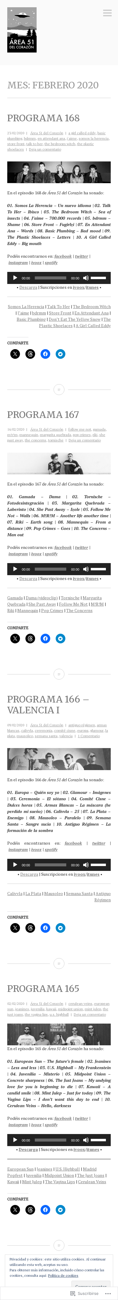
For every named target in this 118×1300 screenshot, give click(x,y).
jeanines (22, 1009)
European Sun (20, 1169)
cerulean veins (80, 1003)
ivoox (36, 262)
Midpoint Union (59, 1175)
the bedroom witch (59, 144)
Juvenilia (33, 1175)
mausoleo (25, 736)
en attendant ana (51, 138)
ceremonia (43, 730)
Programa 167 (43, 414)
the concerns (35, 440)
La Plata (33, 893)
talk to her (34, 144)
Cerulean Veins (92, 1181)
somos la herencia (94, 138)
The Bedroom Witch (92, 306)
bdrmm (30, 138)
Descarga (28, 287)
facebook (63, 256)
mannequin (28, 434)
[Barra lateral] (107, 13)
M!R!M (97, 604)
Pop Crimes (52, 610)
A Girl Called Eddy (93, 325)
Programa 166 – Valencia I (48, 704)
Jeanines (44, 1169)
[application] (59, 278)
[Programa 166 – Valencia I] (59, 963)
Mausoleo (53, 893)
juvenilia (37, 1009)
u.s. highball (59, 1014)
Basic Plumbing (31, 319)
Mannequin (27, 610)
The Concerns (79, 610)
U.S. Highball (67, 1169)
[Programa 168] (59, 389)
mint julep (93, 1009)
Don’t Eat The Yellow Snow (74, 319)
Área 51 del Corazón (46, 133)
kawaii (51, 1009)
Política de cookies (63, 1275)
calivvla (27, 730)
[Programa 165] (59, 1245)
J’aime (23, 313)
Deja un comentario (45, 149)
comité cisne (64, 730)
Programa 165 (43, 988)
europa (82, 730)
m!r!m (12, 434)
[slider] (99, 277)
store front (16, 144)
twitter (81, 256)
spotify (51, 262)
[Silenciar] (86, 278)
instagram (18, 262)
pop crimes (82, 434)
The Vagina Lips (60, 1181)
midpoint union (70, 1009)
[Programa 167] (59, 674)
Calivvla (14, 893)
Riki (10, 610)
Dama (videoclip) (42, 598)
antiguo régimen (81, 725)
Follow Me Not (73, 604)
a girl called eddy (82, 133)
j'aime (72, 138)
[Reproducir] (15, 278)
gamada (99, 429)
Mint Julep (32, 1181)
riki (95, 434)
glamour (96, 730)
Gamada (15, 598)
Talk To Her (58, 306)
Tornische (70, 598)
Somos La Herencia (26, 306)
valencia (66, 736)
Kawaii (13, 1181)
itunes (92, 287)
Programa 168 (43, 118)
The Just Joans (90, 1175)
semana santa (46, 736)
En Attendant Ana (91, 313)
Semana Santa (79, 893)
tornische (56, 440)
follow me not (79, 429)
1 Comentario (89, 736)
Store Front (60, 313)
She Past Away (42, 604)
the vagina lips (36, 1014)
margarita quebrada (55, 434)
